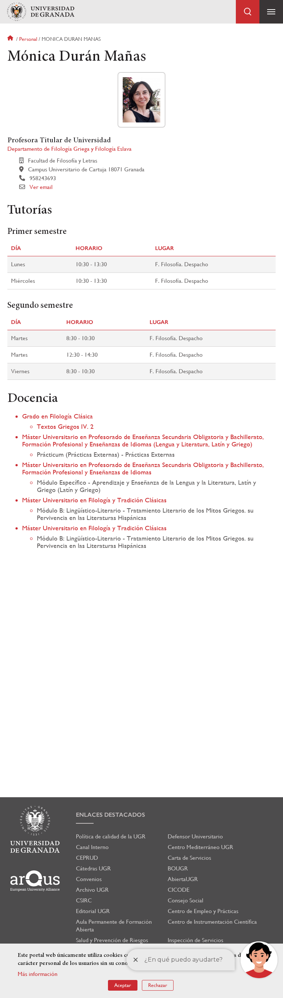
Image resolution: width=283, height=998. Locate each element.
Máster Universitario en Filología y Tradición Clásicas (94, 500)
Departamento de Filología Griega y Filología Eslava (69, 148)
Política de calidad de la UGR (111, 836)
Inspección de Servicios (195, 940)
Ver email (41, 186)
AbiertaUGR (183, 879)
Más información (37, 973)
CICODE (178, 889)
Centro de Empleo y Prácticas (203, 911)
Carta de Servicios (189, 857)
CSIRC (84, 900)
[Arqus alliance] (35, 880)
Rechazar (157, 985)
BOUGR (178, 868)
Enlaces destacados (110, 814)
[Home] (40, 12)
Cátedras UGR (93, 868)
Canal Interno (92, 847)
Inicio (11, 39)
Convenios (89, 879)
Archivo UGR (92, 889)
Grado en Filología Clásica (57, 416)
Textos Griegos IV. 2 (65, 426)
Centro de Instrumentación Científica (212, 921)
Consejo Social (185, 900)
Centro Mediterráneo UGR (200, 847)
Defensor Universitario (195, 836)
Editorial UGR (93, 911)
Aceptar (122, 985)
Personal (28, 39)
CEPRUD (87, 857)
